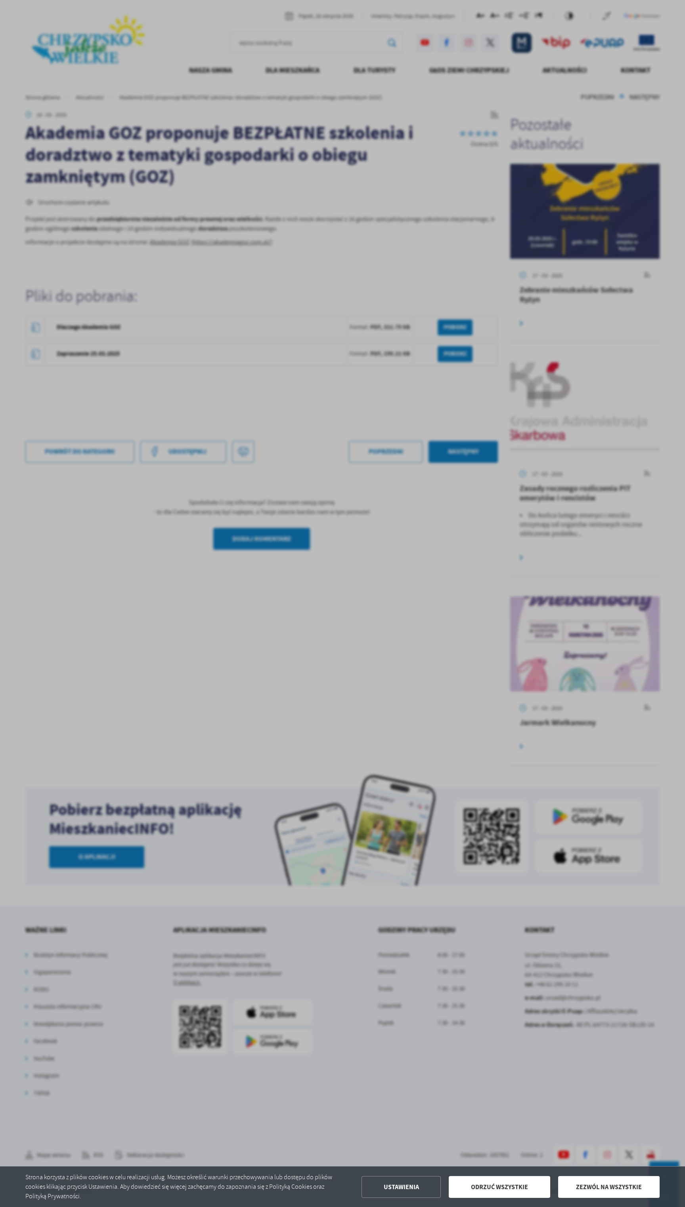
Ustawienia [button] (401, 1187)
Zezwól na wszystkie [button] (609, 1187)
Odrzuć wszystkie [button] (499, 1187)
